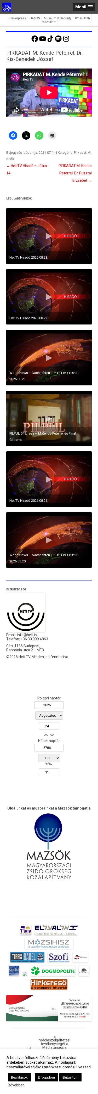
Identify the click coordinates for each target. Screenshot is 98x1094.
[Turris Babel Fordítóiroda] (27, 962)
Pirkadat (80, 153)
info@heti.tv (27, 635)
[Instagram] (66, 41)
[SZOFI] (59, 962)
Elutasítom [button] (70, 1077)
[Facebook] (35, 41)
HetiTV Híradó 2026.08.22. (28, 318)
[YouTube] (43, 41)
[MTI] (80, 962)
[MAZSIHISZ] (49, 949)
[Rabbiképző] (24, 976)
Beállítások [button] (19, 1077)
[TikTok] (50, 41)
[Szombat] (14, 976)
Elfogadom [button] (46, 1077)
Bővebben (16, 1085)
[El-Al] (56, 935)
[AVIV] (25, 935)
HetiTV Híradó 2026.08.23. (28, 257)
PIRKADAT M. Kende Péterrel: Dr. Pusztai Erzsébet (75, 173)
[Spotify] (58, 41)
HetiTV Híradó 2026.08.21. (28, 501)
